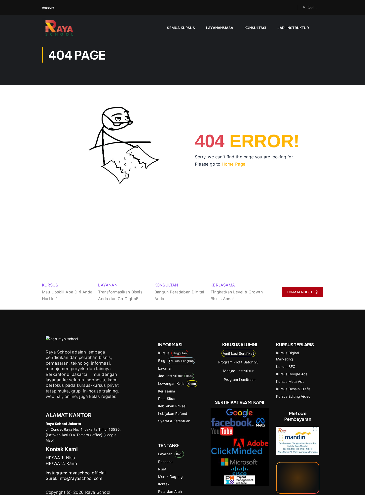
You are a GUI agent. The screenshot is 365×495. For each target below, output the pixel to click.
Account (48, 7)
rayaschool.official (87, 472)
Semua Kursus (181, 28)
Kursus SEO (285, 366)
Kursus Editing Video (293, 396)
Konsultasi (255, 28)
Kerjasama (166, 391)
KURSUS (50, 285)
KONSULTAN (166, 285)
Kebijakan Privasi (172, 406)
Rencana (165, 462)
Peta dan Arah (170, 491)
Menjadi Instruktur (238, 371)
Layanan (165, 368)
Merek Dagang (170, 476)
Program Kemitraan (240, 379)
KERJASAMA (223, 285)
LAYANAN (107, 285)
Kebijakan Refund (172, 413)
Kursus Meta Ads (290, 381)
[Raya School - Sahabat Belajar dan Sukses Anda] (61, 27)
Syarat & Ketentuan (174, 421)
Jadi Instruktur (293, 28)
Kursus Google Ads (291, 374)
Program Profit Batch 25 (238, 362)
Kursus (172, 353)
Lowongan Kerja (177, 383)
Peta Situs (166, 398)
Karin (72, 463)
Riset (162, 469)
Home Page (234, 164)
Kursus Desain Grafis (293, 389)
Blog (176, 360)
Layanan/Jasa (219, 28)
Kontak (164, 484)
